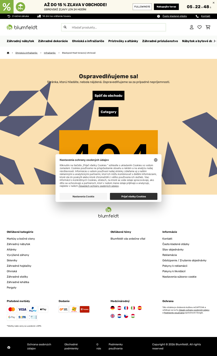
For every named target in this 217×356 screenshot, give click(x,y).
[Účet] (191, 27)
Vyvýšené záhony (18, 255)
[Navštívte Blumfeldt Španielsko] (140, 308)
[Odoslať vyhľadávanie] (65, 27)
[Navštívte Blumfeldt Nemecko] (113, 308)
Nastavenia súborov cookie (179, 276)
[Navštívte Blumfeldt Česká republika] (126, 316)
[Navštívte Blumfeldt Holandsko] (119, 316)
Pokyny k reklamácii (174, 265)
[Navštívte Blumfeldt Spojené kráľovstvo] (113, 316)
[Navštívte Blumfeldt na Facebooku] (9, 347)
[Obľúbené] (200, 27)
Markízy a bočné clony (21, 238)
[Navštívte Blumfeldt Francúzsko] (126, 308)
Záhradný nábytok (18, 244)
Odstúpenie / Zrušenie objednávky (184, 260)
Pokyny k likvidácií (173, 271)
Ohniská (12, 271)
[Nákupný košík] (208, 27)
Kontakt (205, 16)
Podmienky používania (174, 313)
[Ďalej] (214, 41)
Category (108, 112)
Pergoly (11, 287)
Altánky (11, 249)
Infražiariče (50, 53)
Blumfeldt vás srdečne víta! (128, 238)
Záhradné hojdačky (19, 265)
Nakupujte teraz (166, 6)
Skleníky (12, 260)
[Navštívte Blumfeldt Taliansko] (133, 308)
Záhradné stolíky (17, 276)
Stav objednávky (173, 249)
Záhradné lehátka (18, 282)
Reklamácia (169, 255)
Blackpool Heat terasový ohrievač (79, 53)
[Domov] (11, 53)
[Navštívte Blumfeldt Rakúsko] (119, 308)
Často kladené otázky (175, 16)
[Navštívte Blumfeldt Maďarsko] (133, 316)
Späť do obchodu (108, 95)
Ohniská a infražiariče (26, 53)
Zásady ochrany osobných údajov (194, 310)
